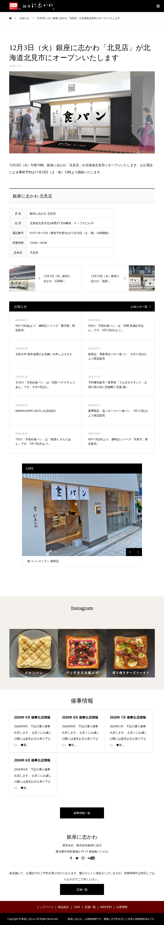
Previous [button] (130, 552)
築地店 (31, 561)
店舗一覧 (82, 889)
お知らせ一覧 (139, 306)
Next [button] (138, 552)
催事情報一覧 (82, 813)
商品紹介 (63, 907)
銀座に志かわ (82, 837)
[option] (82, 520)
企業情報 (121, 907)
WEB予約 (106, 907)
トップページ (45, 907)
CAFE (77, 907)
